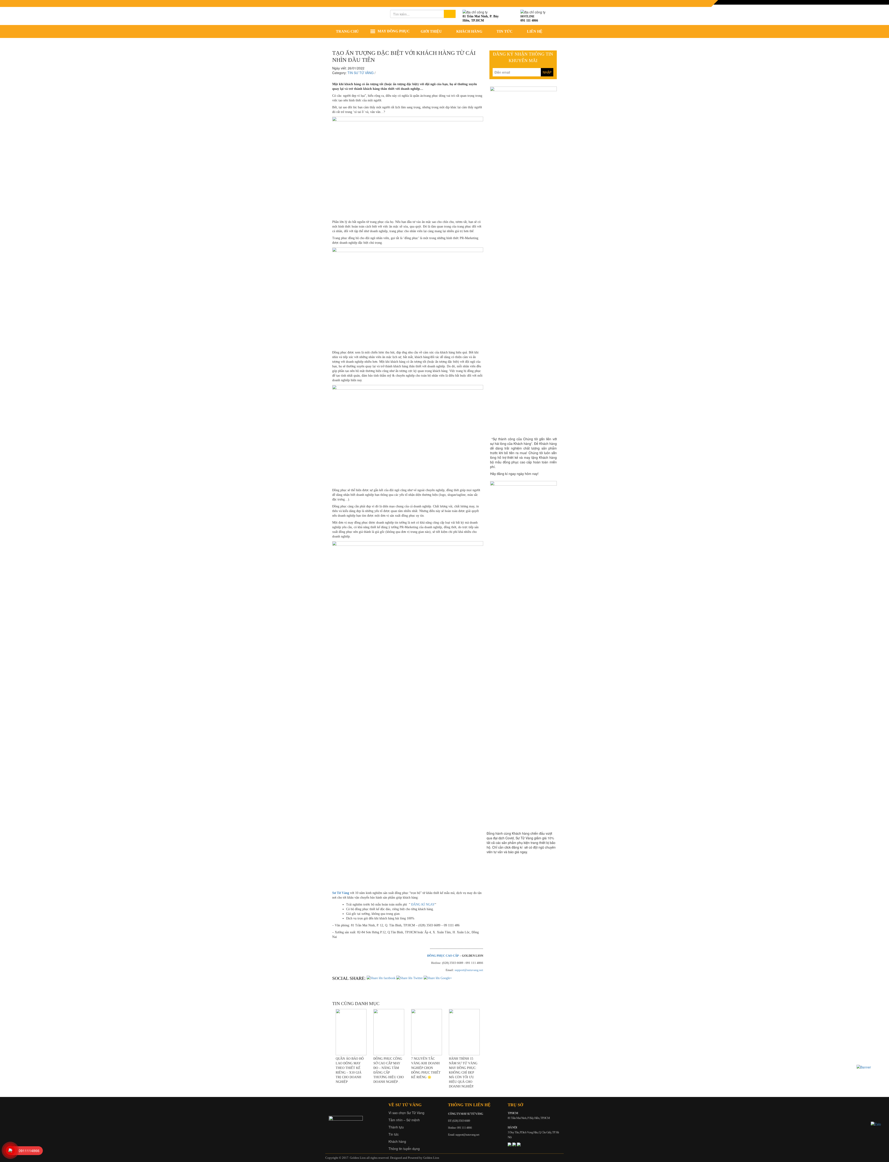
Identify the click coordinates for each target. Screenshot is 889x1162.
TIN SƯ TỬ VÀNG (360, 72)
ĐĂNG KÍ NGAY (423, 904)
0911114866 (29, 1150)
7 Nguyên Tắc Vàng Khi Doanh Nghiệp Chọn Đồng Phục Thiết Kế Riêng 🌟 (426, 1068)
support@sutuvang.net (469, 970)
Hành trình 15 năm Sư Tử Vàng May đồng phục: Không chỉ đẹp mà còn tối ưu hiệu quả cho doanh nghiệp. (463, 1072)
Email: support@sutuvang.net (463, 1134)
